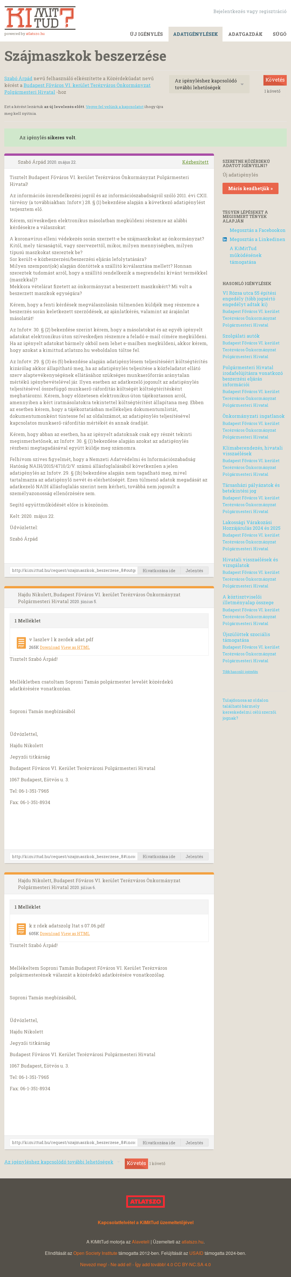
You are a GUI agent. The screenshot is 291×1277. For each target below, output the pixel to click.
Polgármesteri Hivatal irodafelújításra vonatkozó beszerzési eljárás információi (253, 375)
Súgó (279, 34)
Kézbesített (195, 162)
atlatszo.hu (35, 33)
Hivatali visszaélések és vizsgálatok (250, 562)
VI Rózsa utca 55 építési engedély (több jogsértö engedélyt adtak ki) (249, 298)
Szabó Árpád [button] (32, 162)
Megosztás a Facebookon (258, 230)
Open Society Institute (95, 1253)
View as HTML (75, 647)
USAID (196, 1253)
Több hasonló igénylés (240, 671)
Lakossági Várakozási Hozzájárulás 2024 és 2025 (251, 525)
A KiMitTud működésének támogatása (246, 255)
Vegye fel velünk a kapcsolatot (115, 106)
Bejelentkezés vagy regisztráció (249, 11)
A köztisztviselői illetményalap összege (248, 599)
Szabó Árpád (18, 78)
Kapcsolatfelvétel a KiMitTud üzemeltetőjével (146, 1222)
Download (50, 647)
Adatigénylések (195, 34)
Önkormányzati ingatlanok (254, 416)
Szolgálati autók (241, 336)
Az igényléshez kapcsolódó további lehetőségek (206, 84)
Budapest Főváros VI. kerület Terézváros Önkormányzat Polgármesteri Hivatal (251, 318)
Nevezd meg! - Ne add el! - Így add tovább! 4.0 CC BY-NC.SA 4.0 (145, 1264)
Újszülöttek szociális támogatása (246, 637)
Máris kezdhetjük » (250, 188)
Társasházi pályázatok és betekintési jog (251, 488)
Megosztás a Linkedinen (257, 239)
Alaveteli (140, 1241)
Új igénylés (146, 34)
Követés (275, 79)
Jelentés (194, 570)
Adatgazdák (245, 34)
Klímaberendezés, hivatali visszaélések (253, 450)
